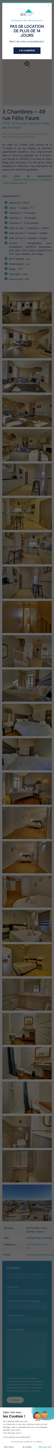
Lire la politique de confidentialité (16, 1437)
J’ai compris (27, 50)
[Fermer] (48, 5)
